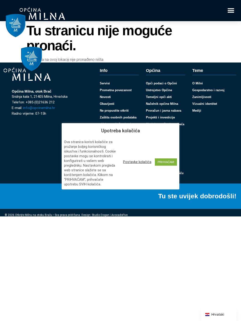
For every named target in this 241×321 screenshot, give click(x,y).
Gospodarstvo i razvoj (208, 90)
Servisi (105, 83)
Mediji (196, 110)
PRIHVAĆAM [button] (166, 162)
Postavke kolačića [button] (137, 162)
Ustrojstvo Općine (159, 90)
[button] (231, 10)
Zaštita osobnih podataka (118, 117)
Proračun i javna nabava (163, 110)
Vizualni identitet (204, 104)
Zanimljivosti (201, 97)
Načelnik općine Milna (162, 104)
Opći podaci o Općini (161, 83)
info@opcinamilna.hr (39, 108)
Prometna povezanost (116, 90)
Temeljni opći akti (159, 97)
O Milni (197, 83)
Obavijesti (107, 104)
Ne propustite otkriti (114, 110)
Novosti (105, 97)
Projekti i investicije (160, 117)
